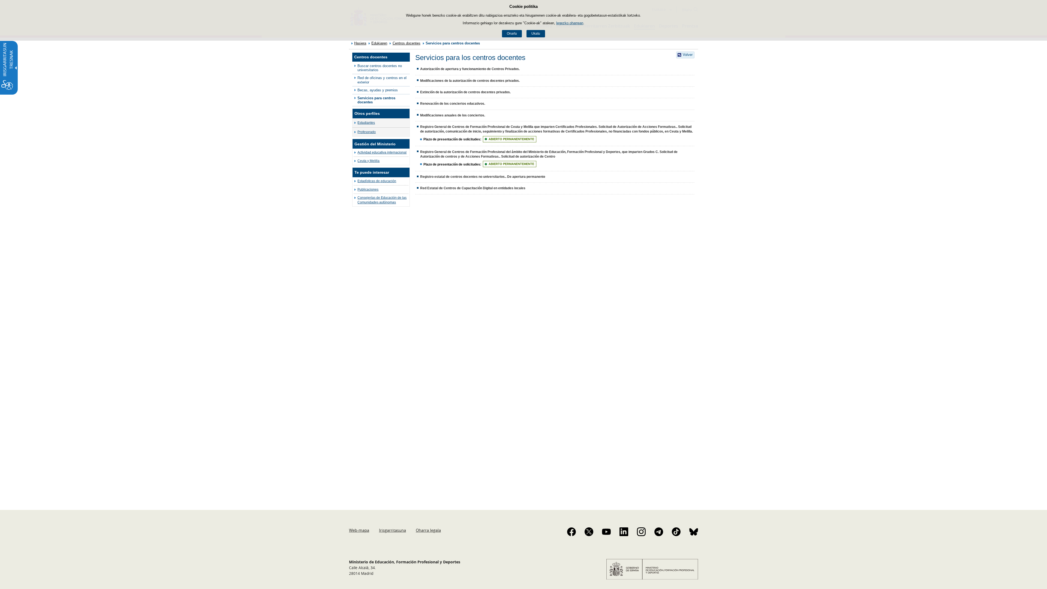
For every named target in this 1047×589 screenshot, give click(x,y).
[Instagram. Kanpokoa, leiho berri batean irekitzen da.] (641, 531)
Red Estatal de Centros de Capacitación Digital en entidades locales (472, 188)
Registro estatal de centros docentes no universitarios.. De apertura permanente (482, 177)
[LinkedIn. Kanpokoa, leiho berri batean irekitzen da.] (623, 531)
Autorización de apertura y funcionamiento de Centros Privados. (470, 69)
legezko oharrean (569, 23)
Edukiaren (379, 43)
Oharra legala (428, 530)
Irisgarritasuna (392, 530)
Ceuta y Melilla (368, 161)
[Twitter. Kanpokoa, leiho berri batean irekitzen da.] (589, 531)
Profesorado (366, 132)
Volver (688, 55)
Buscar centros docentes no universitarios (379, 68)
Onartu (512, 33)
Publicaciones (367, 189)
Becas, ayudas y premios (377, 90)
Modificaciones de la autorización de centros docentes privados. (470, 81)
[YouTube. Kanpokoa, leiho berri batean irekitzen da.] (606, 531)
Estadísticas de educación (376, 181)
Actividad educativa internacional (382, 152)
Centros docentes (406, 43)
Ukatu (535, 33)
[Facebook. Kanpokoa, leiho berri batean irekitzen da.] (571, 531)
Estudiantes (366, 123)
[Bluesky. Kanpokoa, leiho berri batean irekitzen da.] (693, 531)
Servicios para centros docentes (376, 100)
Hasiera (360, 43)
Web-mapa (359, 530)
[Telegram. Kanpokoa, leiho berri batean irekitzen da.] (658, 531)
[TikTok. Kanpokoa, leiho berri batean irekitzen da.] (676, 531)
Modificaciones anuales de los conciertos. (452, 115)
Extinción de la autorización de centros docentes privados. (465, 92)
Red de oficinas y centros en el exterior (382, 80)
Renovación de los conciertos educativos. (452, 104)
